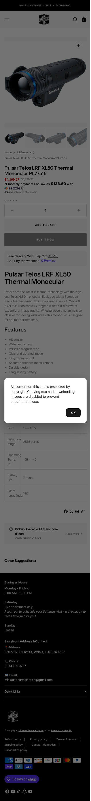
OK (70, 413)
